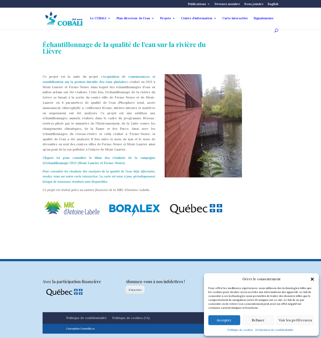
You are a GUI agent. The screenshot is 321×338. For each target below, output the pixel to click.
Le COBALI (98, 18)
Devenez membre (227, 4)
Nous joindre (253, 4)
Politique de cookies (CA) (131, 318)
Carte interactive (235, 18)
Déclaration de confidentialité (274, 329)
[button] (312, 279)
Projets (165, 18)
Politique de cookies (240, 329)
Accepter (224, 320)
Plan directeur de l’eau (133, 18)
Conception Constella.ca (80, 328)
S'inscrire (135, 289)
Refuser (258, 320)
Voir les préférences (295, 320)
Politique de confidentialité (86, 318)
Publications (197, 4)
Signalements (263, 18)
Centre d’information (196, 18)
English (273, 4)
